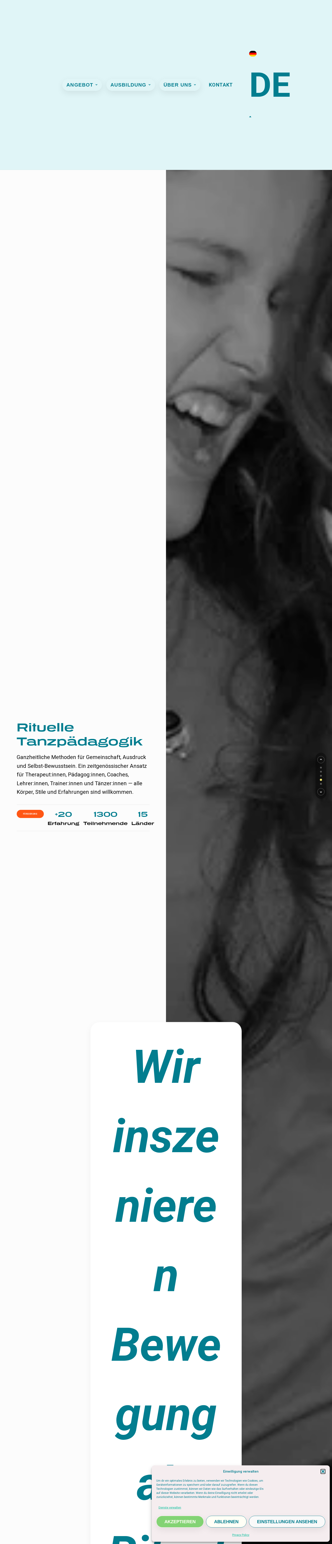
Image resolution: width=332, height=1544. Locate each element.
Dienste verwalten (170, 1507)
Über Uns (178, 85)
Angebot (79, 85)
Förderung (30, 814)
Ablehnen (226, 1521)
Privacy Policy (240, 1535)
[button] (323, 1471)
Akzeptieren (180, 1521)
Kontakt (221, 85)
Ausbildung (128, 85)
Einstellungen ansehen (287, 1521)
